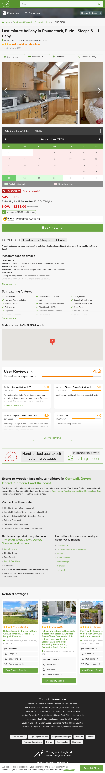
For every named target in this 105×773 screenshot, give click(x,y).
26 (96, 171)
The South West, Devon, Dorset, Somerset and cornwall (22, 541)
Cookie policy (62, 742)
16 (54, 165)
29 (39, 178)
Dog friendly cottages (61, 736)
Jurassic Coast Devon (13, 561)
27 (9, 178)
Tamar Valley (57, 491)
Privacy (49, 742)
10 (70, 159)
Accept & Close (91, 768)
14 (24, 165)
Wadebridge (62, 545)
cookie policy (69, 769)
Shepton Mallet (63, 557)
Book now (51, 228)
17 (70, 165)
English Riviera (10, 549)
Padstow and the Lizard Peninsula (79, 491)
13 (9, 165)
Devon (99, 491)
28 (24, 178)
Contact (90, 736)
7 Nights (38, 131)
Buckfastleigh (63, 561)
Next (98, 93)
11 (84, 159)
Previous (7, 93)
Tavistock (61, 570)
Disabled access (18, 736)
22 (39, 171)
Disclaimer (76, 742)
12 (96, 159)
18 (84, 165)
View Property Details (15, 680)
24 (70, 171)
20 (9, 171)
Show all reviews (52, 437)
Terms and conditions (33, 742)
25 (84, 171)
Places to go (35, 13)
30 (54, 178)
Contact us (13, 13)
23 (54, 171)
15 (39, 165)
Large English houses (38, 736)
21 (24, 171)
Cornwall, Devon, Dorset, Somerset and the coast (47, 480)
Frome (60, 553)
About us (79, 736)
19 (96, 165)
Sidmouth (61, 566)
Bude (24, 4)
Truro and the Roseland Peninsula (71, 549)
